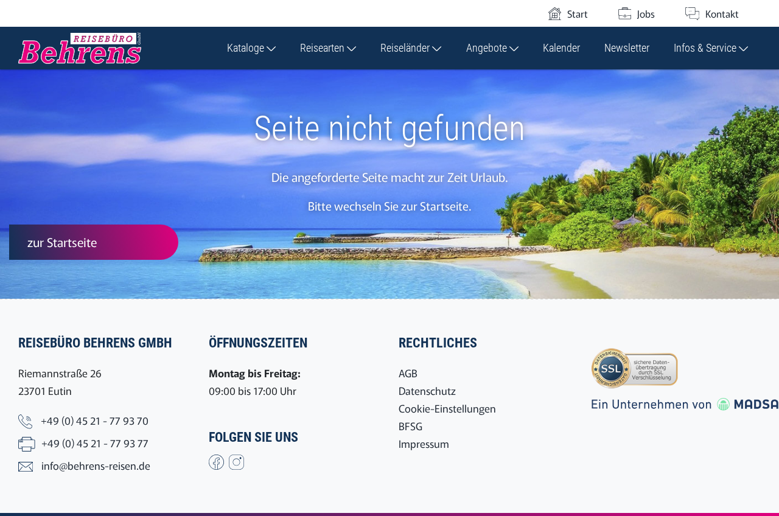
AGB (408, 372)
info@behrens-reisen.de (95, 465)
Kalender (561, 47)
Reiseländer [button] (406, 47)
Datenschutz (427, 390)
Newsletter (626, 47)
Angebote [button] (487, 47)
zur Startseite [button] (62, 242)
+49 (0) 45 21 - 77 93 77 (94, 442)
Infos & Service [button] (706, 47)
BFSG (410, 425)
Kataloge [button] (247, 47)
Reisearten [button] (323, 47)
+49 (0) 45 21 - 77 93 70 (94, 420)
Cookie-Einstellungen (447, 408)
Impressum (424, 443)
